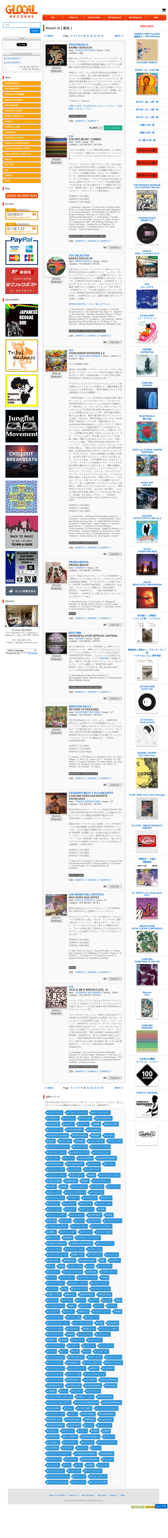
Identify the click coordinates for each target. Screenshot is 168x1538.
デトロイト (66, 1221)
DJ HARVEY (53, 1118)
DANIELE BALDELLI (91, 1437)
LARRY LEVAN (74, 1385)
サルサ (87, 1351)
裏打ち (72, 1306)
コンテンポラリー (79, 1186)
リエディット (89, 1346)
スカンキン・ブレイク (78, 1283)
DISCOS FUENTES (84, 900)
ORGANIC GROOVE (14, 100)
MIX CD (8, 159)
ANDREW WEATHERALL (85, 1454)
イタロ (90, 1266)
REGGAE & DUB (12, 127)
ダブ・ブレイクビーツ (101, 1112)
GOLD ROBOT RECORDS (87, 712)
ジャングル (108, 1459)
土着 (65, 1289)
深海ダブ (94, 1368)
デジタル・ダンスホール (58, 1226)
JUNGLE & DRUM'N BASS (17, 143)
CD (6, 170)
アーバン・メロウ (104, 1232)
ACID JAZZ (113, 1323)
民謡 (119, 1300)
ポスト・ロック (95, 1357)
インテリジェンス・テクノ (58, 1323)
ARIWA (51, 1141)
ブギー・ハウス (115, 1141)
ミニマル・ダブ (102, 1351)
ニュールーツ (54, 1311)
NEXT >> (119, 36)
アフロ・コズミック (98, 1476)
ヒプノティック (93, 1391)
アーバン (89, 1425)
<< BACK (48, 36)
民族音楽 (52, 1391)
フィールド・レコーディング (88, 1238)
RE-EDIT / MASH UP (14, 116)
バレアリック (68, 1431)
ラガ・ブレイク (87, 1209)
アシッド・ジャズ (55, 1317)
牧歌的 (85, 1181)
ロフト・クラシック (93, 1471)
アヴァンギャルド (76, 1357)
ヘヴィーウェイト (55, 1334)
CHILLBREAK (94, 1130)
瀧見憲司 (96, 1135)
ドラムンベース (92, 1317)
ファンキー (85, 1306)
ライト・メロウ (75, 1266)
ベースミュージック (77, 1368)
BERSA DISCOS (83, 261)
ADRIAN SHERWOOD (57, 1243)
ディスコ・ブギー (79, 1226)
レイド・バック (105, 1425)
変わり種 (52, 1221)
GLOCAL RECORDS (85, 50)
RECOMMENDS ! (12, 89)
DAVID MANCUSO (104, 1118)
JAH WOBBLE (107, 1454)
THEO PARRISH (86, 1158)
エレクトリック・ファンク (58, 1147)
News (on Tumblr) (57, 1495)
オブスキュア (54, 1203)
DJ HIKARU (53, 1448)
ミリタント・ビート (113, 1221)
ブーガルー (71, 1209)
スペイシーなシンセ (56, 1198)
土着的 (95, 1431)
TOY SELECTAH (79, 255)
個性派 (109, 1215)
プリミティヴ (112, 1255)
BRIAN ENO (70, 1260)
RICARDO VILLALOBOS (58, 1135)
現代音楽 (80, 1141)
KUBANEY (80, 568)
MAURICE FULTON (75, 1164)
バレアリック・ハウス (101, 1147)
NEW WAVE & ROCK (14, 138)
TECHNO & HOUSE (14, 111)
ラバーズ (112, 1306)
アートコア (53, 1289)
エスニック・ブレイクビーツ (59, 1402)
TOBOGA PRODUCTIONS (87, 801)
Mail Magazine (135, 17)
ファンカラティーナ (101, 1152)
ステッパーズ (86, 1232)
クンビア (96, 1448)
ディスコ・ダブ (74, 1317)
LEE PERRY (90, 1380)
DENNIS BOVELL (55, 1385)
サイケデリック (54, 1459)
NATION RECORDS (90, 1459)
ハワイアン (110, 1164)
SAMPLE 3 (105, 241)
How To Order (94, 17)
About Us (73, 17)
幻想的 (90, 1465)
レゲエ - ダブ (75, 1471)
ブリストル (67, 1300)
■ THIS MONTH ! (12, 58)
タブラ (67, 1465)
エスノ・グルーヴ (55, 1374)
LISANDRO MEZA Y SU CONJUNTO (91, 793)
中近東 (105, 1277)
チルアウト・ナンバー (107, 1442)
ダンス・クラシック (105, 1243)
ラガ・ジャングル (55, 1130)
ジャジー (99, 1306)
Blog (156, 17)
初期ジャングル (54, 1294)
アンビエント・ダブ (56, 1169)
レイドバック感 (74, 1374)
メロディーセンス (109, 1272)
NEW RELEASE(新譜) (14, 94)
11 (88, 36)
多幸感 (118, 1311)
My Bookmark (114, 17)
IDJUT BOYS (54, 1124)
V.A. (71, 136)
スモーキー (53, 1431)
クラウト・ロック (114, 1357)
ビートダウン (70, 1203)
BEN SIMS (75, 632)
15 (102, 36)
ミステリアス (114, 1186)
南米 (103, 1260)
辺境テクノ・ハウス (85, 1397)
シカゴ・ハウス (54, 1249)
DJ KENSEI (108, 1368)
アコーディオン (95, 1255)
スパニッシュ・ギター (57, 1175)
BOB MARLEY (73, 1380)
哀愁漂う (52, 1232)
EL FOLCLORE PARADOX (88, 356)
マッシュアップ (85, 1334)
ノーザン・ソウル (104, 1203)
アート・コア (80, 1476)
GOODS (8, 175)
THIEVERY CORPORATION (86, 1402)
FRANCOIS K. (73, 1363)
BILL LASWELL (70, 1437)
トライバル (103, 1465)
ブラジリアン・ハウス (88, 1277)
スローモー (115, 1260)
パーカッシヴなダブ (92, 1363)
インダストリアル (92, 1169)
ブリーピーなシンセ (56, 1471)
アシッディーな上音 (98, 1482)
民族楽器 (68, 1238)
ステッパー (69, 1311)
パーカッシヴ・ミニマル (110, 1175)
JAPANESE (10, 132)
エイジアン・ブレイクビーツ (59, 1454)
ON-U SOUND (54, 1408)
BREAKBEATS (11, 105)
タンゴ (64, 1351)
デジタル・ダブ (80, 1147)
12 (91, 36)
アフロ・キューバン (56, 1368)
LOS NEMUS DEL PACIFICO (86, 894)
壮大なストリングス (114, 1363)
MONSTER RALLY (80, 706)
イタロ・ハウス (79, 1482)
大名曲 (101, 1209)
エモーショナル (95, 1340)
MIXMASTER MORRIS (107, 1158)
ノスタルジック (90, 1198)
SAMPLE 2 (93, 121)
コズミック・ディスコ (57, 1152)
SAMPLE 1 (80, 121)
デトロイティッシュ (56, 1346)
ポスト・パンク (54, 1192)
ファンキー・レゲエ (56, 1283)
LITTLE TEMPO (85, 1408)
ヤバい (78, 1465)
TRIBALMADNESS (75, 1130)
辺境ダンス (84, 1311)
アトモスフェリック (101, 1181)
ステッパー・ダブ (68, 1232)
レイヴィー (74, 1346)
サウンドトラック (79, 1289)
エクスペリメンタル (56, 1357)
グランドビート (103, 1334)
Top (52, 17)
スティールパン (77, 1175)
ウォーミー (69, 1158)
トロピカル (68, 1448)
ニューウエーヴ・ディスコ (58, 1476)
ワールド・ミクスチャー (76, 1192)
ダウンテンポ (86, 1203)
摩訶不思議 (90, 1419)
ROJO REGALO (78, 44)
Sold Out (115, 247)
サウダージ (107, 1198)
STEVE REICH (95, 1215)
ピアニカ (79, 1221)
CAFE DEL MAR (73, 1419)
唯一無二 (52, 1186)
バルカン (69, 1408)
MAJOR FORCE (87, 1294)
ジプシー (73, 1414)
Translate (32, 653)
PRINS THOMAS (80, 1135)
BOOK (8, 181)
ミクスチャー (94, 1164)
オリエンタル (73, 1329)
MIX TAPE (9, 165)
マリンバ (94, 1300)
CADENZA (104, 658)
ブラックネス (54, 1158)
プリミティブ (78, 1340)
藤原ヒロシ (71, 1294)
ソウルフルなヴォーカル (95, 1374)
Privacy (113, 1495)
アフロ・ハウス (95, 1249)
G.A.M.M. (109, 1135)
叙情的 (92, 1175)
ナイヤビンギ (94, 1221)
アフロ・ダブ (86, 1118)
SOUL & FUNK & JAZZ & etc (18, 154)
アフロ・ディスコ (55, 1112)
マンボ (75, 1351)
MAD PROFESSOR (109, 1380)
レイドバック (69, 1118)
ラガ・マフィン (67, 1277)
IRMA (77, 142)
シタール (83, 1431)
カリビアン (69, 1124)
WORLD (8, 121)
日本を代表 (92, 1272)
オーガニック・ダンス (73, 1272)
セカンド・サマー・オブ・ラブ (60, 1397)
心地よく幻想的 (54, 1181)
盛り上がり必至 (111, 1124)
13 (95, 36)
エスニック (84, 1124)
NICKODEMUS (88, 1414)
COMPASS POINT (88, 1260)
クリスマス (53, 1300)
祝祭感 (64, 1340)
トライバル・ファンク (83, 1323)
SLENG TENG (105, 1294)
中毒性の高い (71, 1181)
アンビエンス (54, 1465)
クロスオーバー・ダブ (80, 1152)
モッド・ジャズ (54, 1209)
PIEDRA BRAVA (79, 562)
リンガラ (107, 1300)
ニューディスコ (105, 1266)
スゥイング (109, 1437)
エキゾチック (75, 1169)
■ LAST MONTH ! (12, 62)
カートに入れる (113, 128)
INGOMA (79, 638)
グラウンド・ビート (100, 1283)
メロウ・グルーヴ (96, 1141)
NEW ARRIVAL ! (12, 83)
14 (98, 36)
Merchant (102, 1495)
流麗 (61, 1266)
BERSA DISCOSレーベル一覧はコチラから (89, 304)
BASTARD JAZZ (55, 1419)
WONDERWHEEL (107, 1414)
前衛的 (64, 1186)
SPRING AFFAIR (105, 1397)
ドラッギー (77, 1391)
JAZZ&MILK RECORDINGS (88, 992)
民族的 (70, 1334)
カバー (64, 1391)
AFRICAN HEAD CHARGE (82, 1243)
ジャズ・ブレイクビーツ (102, 1226)
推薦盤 (96, 1124)
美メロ (51, 1266)
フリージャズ (65, 1141)
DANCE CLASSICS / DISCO (17, 148)
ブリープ (52, 1277)
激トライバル (54, 1238)
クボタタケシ (54, 1442)
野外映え (52, 1340)
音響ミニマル (78, 1255)
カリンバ (81, 1300)
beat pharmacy (106, 1419)
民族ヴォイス (89, 1329)
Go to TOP (161, 1506)
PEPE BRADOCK (55, 1164)
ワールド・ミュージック (77, 1112)
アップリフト (98, 1186)
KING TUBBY (54, 1260)
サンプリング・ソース (101, 1289)
